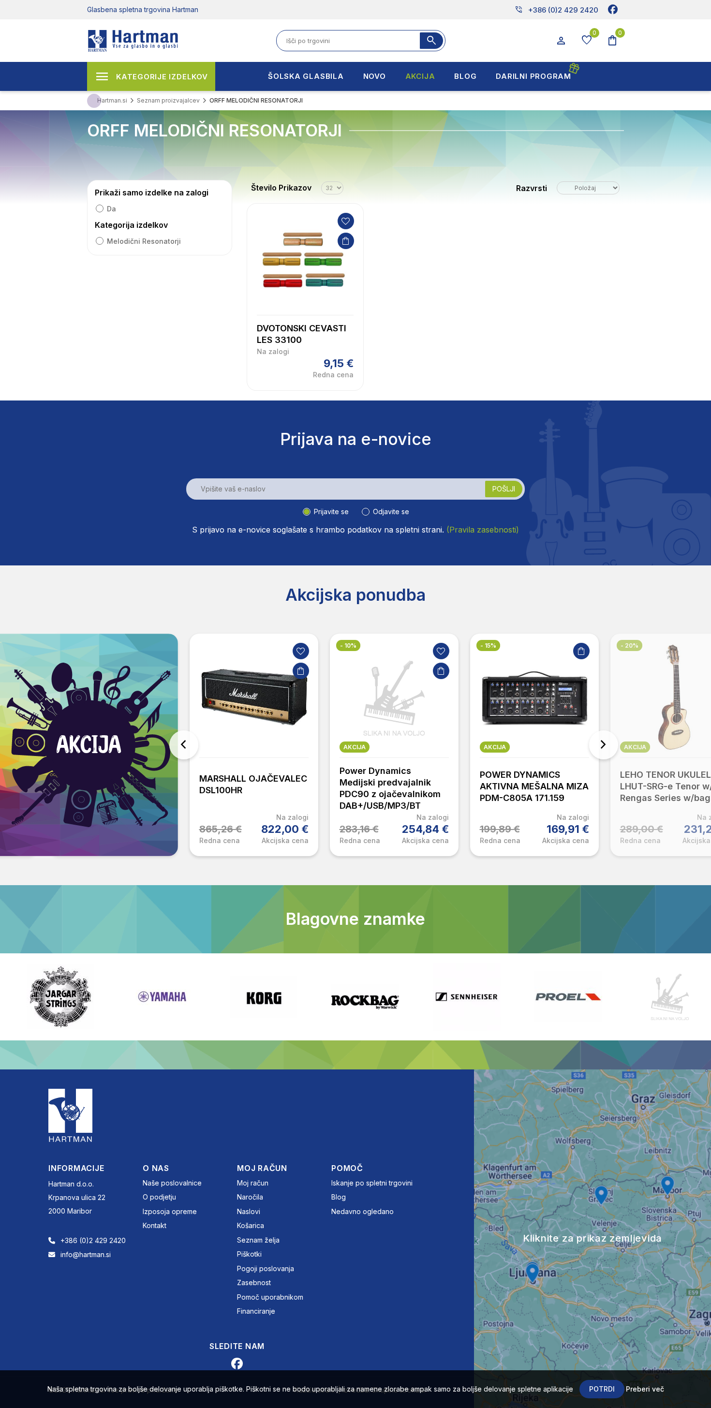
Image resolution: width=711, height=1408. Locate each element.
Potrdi (602, 1389)
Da (111, 209)
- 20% (629, 645)
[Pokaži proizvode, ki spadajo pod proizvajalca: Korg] (185, 997)
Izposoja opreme (170, 1211)
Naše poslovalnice (172, 1183)
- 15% (488, 645)
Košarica (250, 1225)
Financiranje (256, 1311)
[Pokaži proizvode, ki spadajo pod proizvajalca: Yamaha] (83, 996)
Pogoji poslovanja (265, 1268)
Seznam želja (258, 1240)
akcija (354, 747)
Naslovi (248, 1211)
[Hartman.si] (70, 1114)
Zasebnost (254, 1282)
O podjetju (159, 1197)
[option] (254, 745)
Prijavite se (331, 511)
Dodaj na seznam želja (346, 221)
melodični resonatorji (144, 241)
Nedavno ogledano (362, 1211)
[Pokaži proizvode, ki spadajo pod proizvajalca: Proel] (489, 996)
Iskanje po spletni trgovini (372, 1183)
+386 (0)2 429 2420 (556, 9)
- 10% (348, 645)
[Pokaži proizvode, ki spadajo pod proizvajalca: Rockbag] (286, 996)
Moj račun (252, 1183)
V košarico (346, 241)
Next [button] (603, 744)
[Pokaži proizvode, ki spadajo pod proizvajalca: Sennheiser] (388, 997)
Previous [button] (183, 744)
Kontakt (154, 1225)
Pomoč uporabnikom (270, 1297)
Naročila (250, 1197)
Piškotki (249, 1254)
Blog (338, 1197)
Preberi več (645, 1389)
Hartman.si (112, 100)
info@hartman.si (85, 1254)
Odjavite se (391, 511)
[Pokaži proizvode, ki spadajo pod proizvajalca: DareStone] (591, 997)
